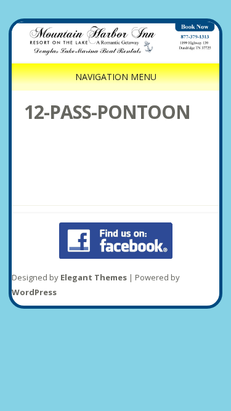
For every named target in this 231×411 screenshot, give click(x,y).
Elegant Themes (93, 277)
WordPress (34, 292)
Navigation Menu (115, 77)
